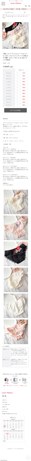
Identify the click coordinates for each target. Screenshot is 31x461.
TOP (3, 15)
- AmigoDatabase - (4, 460)
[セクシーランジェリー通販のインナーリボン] (15, 4)
